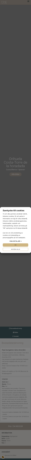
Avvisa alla (15, 249)
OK (15, 245)
